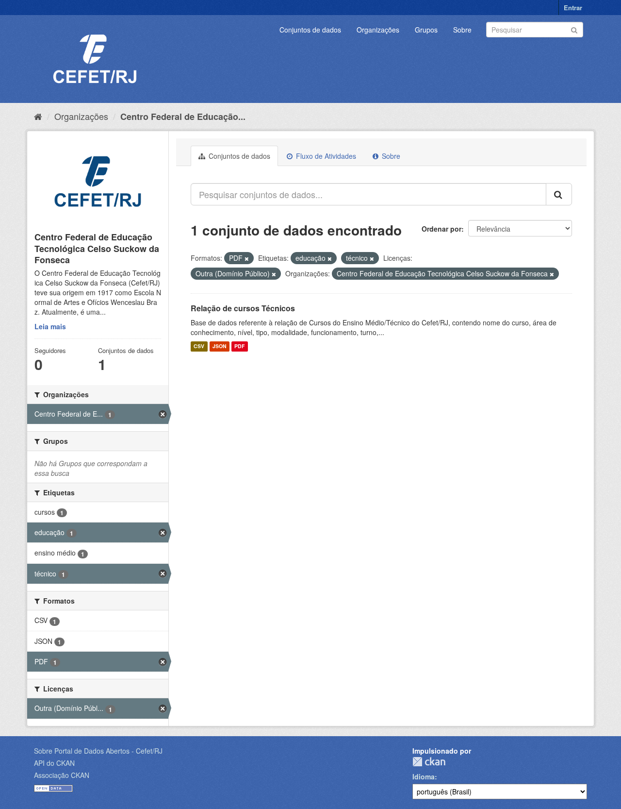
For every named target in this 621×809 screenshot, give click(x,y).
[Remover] (247, 258)
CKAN (428, 762)
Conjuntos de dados (310, 29)
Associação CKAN (61, 775)
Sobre (462, 29)
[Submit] (574, 29)
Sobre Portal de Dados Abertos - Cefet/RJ (98, 751)
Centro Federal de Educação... (182, 116)
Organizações (378, 29)
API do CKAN (54, 763)
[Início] (38, 116)
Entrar (573, 7)
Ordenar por (441, 229)
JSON (219, 346)
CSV (199, 346)
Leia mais (50, 326)
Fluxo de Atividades (325, 156)
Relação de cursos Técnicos (243, 308)
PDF (239, 346)
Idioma (423, 776)
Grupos (426, 29)
